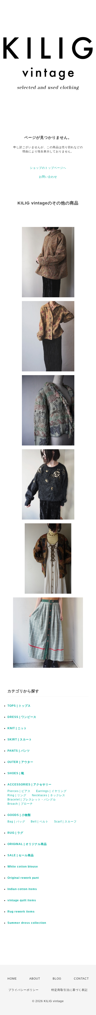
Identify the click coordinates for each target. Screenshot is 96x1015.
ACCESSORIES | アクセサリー (29, 784)
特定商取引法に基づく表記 (69, 990)
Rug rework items (21, 911)
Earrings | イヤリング (51, 791)
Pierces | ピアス (19, 791)
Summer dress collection (26, 922)
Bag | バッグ (16, 821)
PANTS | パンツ (18, 750)
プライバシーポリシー (23, 990)
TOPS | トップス (19, 705)
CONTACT (81, 978)
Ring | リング (16, 795)
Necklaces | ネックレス (48, 795)
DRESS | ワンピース (21, 717)
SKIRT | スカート (19, 739)
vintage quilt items (21, 900)
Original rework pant (23, 877)
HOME (12, 978)
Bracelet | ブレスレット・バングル (31, 799)
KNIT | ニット (17, 728)
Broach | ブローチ (20, 803)
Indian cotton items (22, 889)
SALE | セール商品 (20, 855)
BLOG (57, 978)
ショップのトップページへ (48, 168)
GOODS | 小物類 (19, 815)
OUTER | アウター (20, 762)
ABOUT (34, 978)
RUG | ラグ (15, 832)
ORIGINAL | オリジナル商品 (27, 844)
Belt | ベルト (39, 821)
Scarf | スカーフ (65, 821)
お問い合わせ (48, 176)
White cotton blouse (22, 866)
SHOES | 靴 (15, 773)
